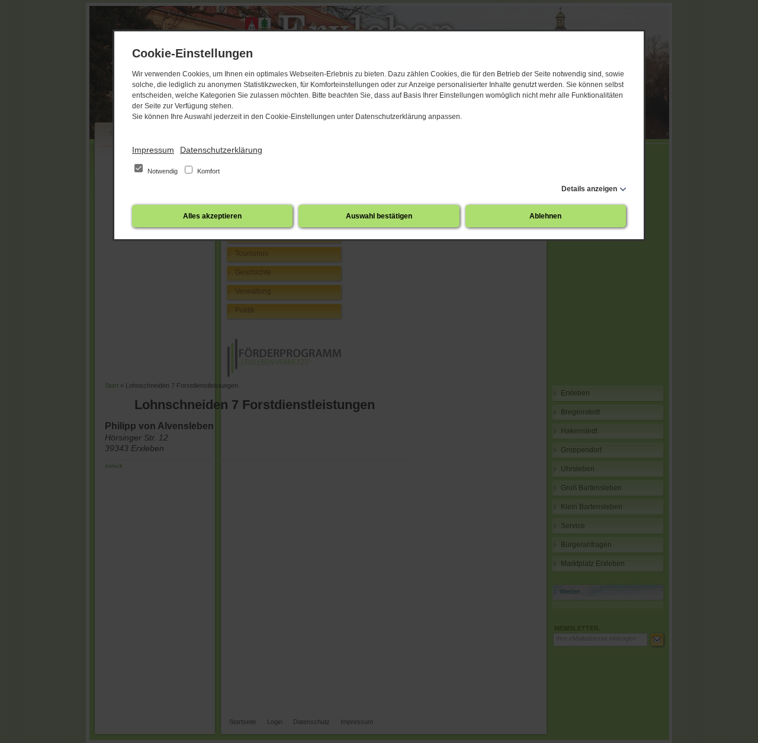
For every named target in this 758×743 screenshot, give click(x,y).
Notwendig (162, 171)
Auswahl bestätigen (379, 216)
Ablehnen (545, 216)
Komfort (207, 171)
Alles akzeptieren (212, 216)
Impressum (153, 150)
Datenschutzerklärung (221, 150)
